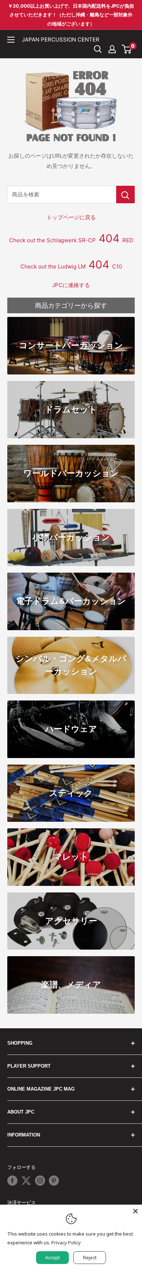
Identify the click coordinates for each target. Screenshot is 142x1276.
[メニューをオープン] (11, 40)
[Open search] (98, 49)
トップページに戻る (71, 217)
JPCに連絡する (71, 285)
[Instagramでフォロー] (40, 1180)
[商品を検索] (125, 194)
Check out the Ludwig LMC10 (71, 266)
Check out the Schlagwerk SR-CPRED (71, 240)
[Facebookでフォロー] (12, 1180)
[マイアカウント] (112, 49)
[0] (126, 49)
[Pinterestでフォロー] (54, 1180)
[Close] (135, 1211)
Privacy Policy (66, 1242)
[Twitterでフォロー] (26, 1180)
